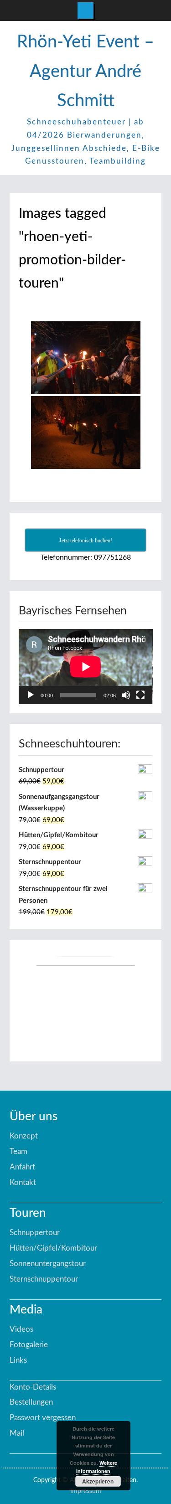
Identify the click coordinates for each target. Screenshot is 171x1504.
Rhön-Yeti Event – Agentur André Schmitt (85, 71)
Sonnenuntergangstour (48, 1263)
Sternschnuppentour (44, 1279)
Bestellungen (31, 1402)
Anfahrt (22, 1167)
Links (18, 1360)
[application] (86, 666)
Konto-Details (33, 1387)
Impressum (85, 1491)
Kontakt (23, 1182)
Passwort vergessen (43, 1418)
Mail (17, 1433)
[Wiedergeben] (30, 695)
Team (18, 1151)
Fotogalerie (29, 1345)
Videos (21, 1329)
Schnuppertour (35, 1232)
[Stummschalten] (125, 695)
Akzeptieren (98, 1481)
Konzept (24, 1136)
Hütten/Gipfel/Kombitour (53, 1248)
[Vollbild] (140, 695)
